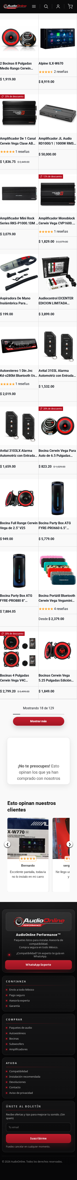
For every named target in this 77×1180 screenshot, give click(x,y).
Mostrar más (38, 721)
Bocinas (14, 1038)
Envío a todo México (21, 989)
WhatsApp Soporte (38, 965)
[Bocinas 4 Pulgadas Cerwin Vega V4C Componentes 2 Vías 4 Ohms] (19, 651)
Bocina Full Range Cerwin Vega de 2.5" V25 (19, 525)
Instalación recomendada (24, 1076)
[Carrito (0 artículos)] (70, 6)
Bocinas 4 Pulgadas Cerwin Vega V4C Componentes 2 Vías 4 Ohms (16, 682)
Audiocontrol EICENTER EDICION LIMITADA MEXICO (56, 303)
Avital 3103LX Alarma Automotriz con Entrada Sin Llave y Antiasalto (17, 455)
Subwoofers (16, 1044)
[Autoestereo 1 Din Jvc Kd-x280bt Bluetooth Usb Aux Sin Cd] (19, 346)
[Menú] (34, 6)
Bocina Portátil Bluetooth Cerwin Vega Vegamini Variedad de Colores (57, 600)
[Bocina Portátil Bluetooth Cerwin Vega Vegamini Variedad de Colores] (58, 571)
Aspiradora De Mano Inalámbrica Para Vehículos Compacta (15, 303)
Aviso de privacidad (21, 1092)
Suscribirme (38, 1138)
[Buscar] (46, 6)
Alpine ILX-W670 (51, 63)
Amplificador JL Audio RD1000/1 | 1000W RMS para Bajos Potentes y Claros (56, 146)
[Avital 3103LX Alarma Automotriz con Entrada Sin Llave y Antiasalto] (19, 426)
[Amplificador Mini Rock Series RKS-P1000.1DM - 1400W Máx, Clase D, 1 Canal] (19, 193)
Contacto (15, 1087)
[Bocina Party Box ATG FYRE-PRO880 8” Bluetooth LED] (19, 571)
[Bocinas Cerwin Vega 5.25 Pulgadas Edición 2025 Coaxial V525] (58, 651)
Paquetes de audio (20, 1027)
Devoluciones (17, 1082)
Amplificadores (18, 1049)
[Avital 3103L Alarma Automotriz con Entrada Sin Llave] (58, 346)
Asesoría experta (19, 1000)
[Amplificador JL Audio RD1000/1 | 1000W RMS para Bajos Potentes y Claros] (58, 113)
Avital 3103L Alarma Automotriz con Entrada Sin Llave (56, 376)
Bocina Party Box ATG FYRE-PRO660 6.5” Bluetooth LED (55, 528)
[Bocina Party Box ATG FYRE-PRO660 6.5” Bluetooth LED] (58, 498)
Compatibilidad (18, 1071)
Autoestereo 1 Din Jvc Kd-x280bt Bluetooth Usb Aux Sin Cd (18, 376)
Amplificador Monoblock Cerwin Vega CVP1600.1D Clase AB (58, 223)
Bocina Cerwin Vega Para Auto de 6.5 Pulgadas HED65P (57, 455)
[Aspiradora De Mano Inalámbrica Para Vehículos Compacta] (19, 273)
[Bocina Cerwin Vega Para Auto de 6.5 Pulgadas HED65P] (58, 426)
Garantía (14, 1005)
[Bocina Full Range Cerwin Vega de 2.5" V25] (19, 498)
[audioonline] (14, 6)
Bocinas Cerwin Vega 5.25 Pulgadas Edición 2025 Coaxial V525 (55, 680)
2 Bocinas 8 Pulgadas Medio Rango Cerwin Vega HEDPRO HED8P (16, 68)
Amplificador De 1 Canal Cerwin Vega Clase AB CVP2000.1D (18, 143)
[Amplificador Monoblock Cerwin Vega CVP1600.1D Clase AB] (58, 193)
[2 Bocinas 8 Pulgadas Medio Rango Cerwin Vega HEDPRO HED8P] (19, 39)
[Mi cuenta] (58, 6)
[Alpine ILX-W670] (58, 39)
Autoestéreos (17, 1033)
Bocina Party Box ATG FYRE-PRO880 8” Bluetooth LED (16, 600)
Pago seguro (17, 995)
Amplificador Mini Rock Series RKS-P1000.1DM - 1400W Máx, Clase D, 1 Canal (18, 225)
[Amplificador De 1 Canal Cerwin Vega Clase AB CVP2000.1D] (19, 113)
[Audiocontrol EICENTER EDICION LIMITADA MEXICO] (58, 273)
